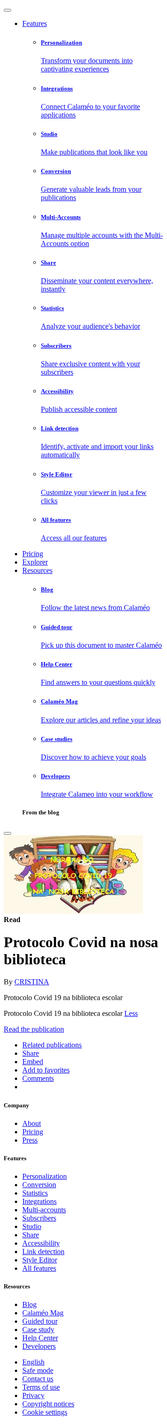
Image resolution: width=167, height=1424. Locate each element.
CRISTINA (31, 982)
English (33, 1362)
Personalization (44, 1176)
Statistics (35, 1193)
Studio (31, 1226)
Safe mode (37, 1370)
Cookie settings (44, 1412)
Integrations (39, 1201)
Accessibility (41, 1243)
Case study (38, 1329)
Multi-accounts (44, 1210)
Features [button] (34, 23)
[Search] (7, 833)
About (31, 1123)
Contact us (37, 1379)
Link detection (43, 1251)
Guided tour (40, 1321)
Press (30, 1140)
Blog (29, 1304)
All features (39, 1268)
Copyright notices (48, 1404)
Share (30, 1235)
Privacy (33, 1395)
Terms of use (41, 1387)
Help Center (40, 1338)
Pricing (32, 554)
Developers (39, 1346)
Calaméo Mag (43, 1313)
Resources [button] (37, 570)
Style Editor (39, 1260)
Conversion (39, 1185)
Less (131, 1013)
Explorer (35, 562)
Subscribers (39, 1218)
